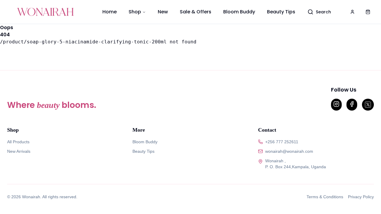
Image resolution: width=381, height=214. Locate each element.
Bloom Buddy (239, 11)
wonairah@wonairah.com (289, 151)
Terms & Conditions (325, 196)
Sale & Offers (195, 11)
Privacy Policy (361, 196)
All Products (18, 141)
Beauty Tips (281, 11)
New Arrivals (18, 151)
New (163, 11)
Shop (135, 11)
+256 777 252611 (281, 141)
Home (109, 11)
